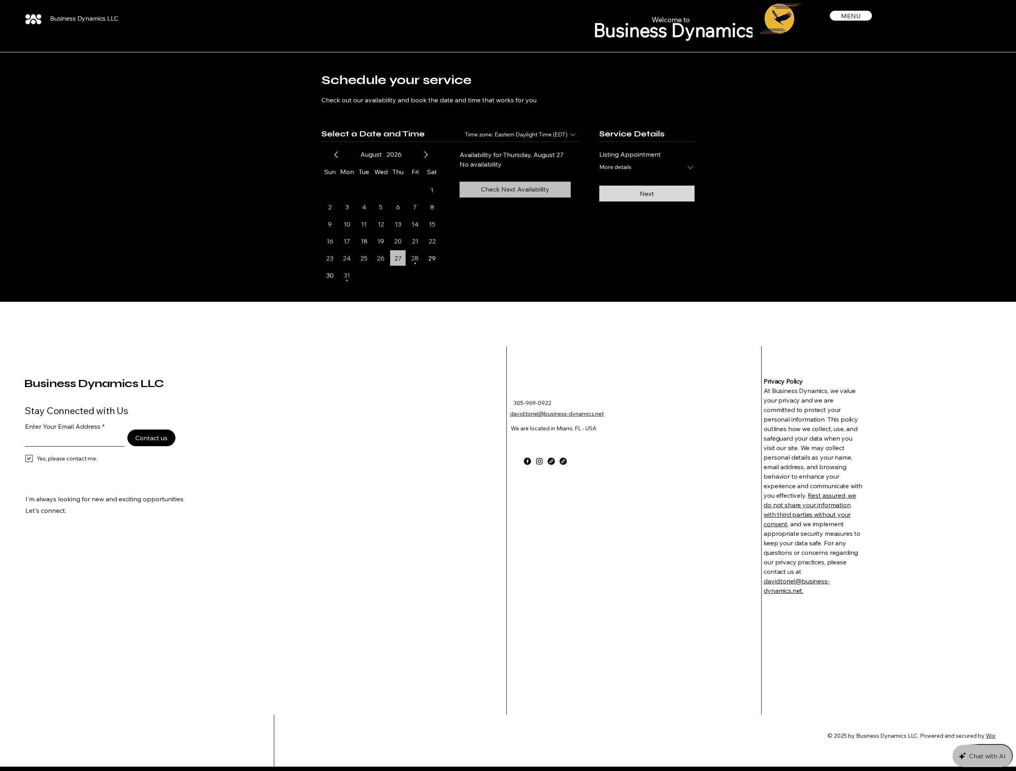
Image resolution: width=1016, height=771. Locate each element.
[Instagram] (539, 461)
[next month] (426, 154)
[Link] (551, 461)
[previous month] (336, 154)
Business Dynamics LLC (84, 18)
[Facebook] (527, 461)
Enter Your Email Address (62, 426)
